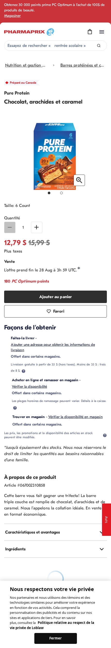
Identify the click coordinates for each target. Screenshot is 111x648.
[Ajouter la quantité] (36, 227)
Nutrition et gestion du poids (26, 65)
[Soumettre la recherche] (99, 46)
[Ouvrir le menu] (102, 32)
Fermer (55, 638)
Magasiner (12, 15)
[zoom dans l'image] (79, 180)
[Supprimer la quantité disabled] (9, 227)
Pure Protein (16, 93)
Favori (58, 311)
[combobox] (55, 45)
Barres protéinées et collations (82, 65)
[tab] (55, 532)
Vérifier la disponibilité (29, 386)
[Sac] (90, 32)
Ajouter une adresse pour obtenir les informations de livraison (53, 347)
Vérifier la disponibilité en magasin (75, 417)
